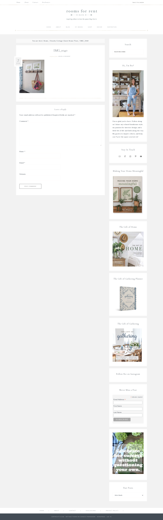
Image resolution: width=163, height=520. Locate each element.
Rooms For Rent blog (81, 15)
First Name (117, 406)
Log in (109, 516)
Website (22, 174)
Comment (23, 121)
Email (22, 163)
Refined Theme (71, 516)
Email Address (119, 399)
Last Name (117, 412)
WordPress (101, 516)
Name (22, 152)
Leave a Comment (64, 56)
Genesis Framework (88, 516)
